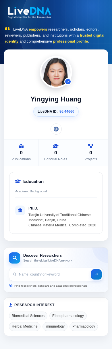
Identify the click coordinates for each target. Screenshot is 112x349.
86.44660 (66, 111)
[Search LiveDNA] (96, 274)
